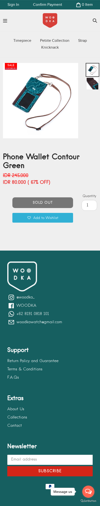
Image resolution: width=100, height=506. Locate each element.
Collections (17, 417)
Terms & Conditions (24, 369)
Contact (14, 426)
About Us (15, 409)
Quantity (89, 196)
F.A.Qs (13, 378)
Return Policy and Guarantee (32, 361)
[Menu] (5, 20)
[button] (42, 218)
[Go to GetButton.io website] (88, 501)
